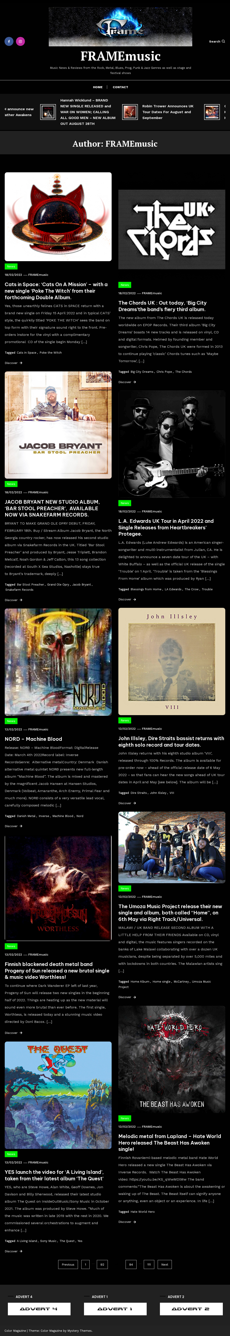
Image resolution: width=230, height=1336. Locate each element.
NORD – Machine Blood (33, 739)
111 (149, 1264)
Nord (79, 816)
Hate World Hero (142, 1211)
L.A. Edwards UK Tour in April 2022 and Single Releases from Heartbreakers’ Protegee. (166, 527)
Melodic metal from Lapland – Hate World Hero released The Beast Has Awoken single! (169, 1142)
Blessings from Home (145, 589)
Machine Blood (62, 816)
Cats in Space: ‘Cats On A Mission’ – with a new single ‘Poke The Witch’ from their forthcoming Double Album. (56, 290)
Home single (161, 981)
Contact (120, 87)
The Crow (192, 589)
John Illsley (158, 793)
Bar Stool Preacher (30, 584)
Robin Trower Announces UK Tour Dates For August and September (147, 112)
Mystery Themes (79, 1330)
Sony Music (48, 1241)
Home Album (139, 981)
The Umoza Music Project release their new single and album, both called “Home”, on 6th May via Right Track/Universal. (170, 912)
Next (164, 1264)
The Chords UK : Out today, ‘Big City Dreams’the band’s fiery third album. (162, 306)
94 (131, 1264)
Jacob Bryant (81, 584)
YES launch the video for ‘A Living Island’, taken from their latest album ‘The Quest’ (54, 1175)
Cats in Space (26, 352)
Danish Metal (26, 816)
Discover (12, 363)
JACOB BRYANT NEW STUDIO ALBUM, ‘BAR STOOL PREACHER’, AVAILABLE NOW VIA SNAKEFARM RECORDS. (52, 508)
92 (102, 1264)
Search (214, 41)
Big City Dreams (141, 371)
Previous (68, 1264)
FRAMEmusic (121, 55)
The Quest (67, 1241)
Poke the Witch (51, 352)
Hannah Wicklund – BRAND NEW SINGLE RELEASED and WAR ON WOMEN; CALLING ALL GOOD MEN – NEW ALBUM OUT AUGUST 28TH (67, 112)
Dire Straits (138, 793)
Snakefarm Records (19, 589)
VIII (172, 793)
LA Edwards (173, 589)
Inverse (44, 816)
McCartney (181, 981)
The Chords (183, 371)
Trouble (207, 589)
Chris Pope (164, 371)
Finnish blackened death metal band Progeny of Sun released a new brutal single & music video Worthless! (57, 970)
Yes (80, 1241)
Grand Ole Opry (58, 584)
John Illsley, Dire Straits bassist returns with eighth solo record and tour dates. (171, 741)
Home (98, 87)
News (11, 266)
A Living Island (27, 1241)
